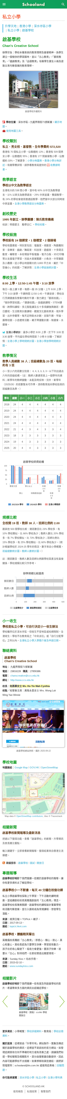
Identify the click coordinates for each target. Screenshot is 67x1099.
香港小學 (25, 26)
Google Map (21, 767)
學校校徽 (40, 224)
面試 (32, 863)
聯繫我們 (46, 1091)
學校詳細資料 (34, 1031)
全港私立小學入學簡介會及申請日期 (39, 640)
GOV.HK (34, 767)
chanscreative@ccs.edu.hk (25, 675)
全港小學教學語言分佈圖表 (29, 203)
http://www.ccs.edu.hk (22, 680)
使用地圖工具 (13, 130)
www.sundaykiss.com (21, 966)
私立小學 (13, 30)
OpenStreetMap (49, 767)
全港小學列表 (55, 1077)
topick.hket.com (18, 926)
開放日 (40, 863)
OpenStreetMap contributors (29, 816)
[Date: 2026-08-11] (33, 1001)
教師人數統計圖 (30, 551)
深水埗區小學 (42, 26)
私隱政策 (32, 1091)
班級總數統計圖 (11, 551)
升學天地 (11, 26)
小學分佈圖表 (34, 160)
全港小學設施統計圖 (45, 267)
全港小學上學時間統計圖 (20, 341)
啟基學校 (28, 30)
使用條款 (18, 1091)
